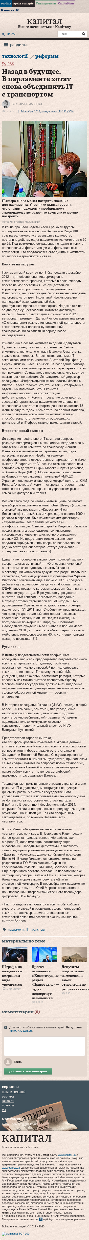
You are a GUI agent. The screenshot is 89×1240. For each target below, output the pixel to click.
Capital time (66, 3)
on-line (6, 3)
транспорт (37, 929)
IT (27, 929)
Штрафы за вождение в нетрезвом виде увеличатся (12, 976)
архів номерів (23, 3)
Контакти (8, 1101)
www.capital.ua (67, 1154)
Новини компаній (13, 1092)
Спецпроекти (46, 3)
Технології (15, 56)
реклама (8, 1096)
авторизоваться (20, 1030)
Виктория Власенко (27, 103)
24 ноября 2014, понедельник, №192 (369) (47, 111)
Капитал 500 (10, 10)
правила (8, 1105)
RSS (10, 64)
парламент (16, 929)
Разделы (19, 45)
